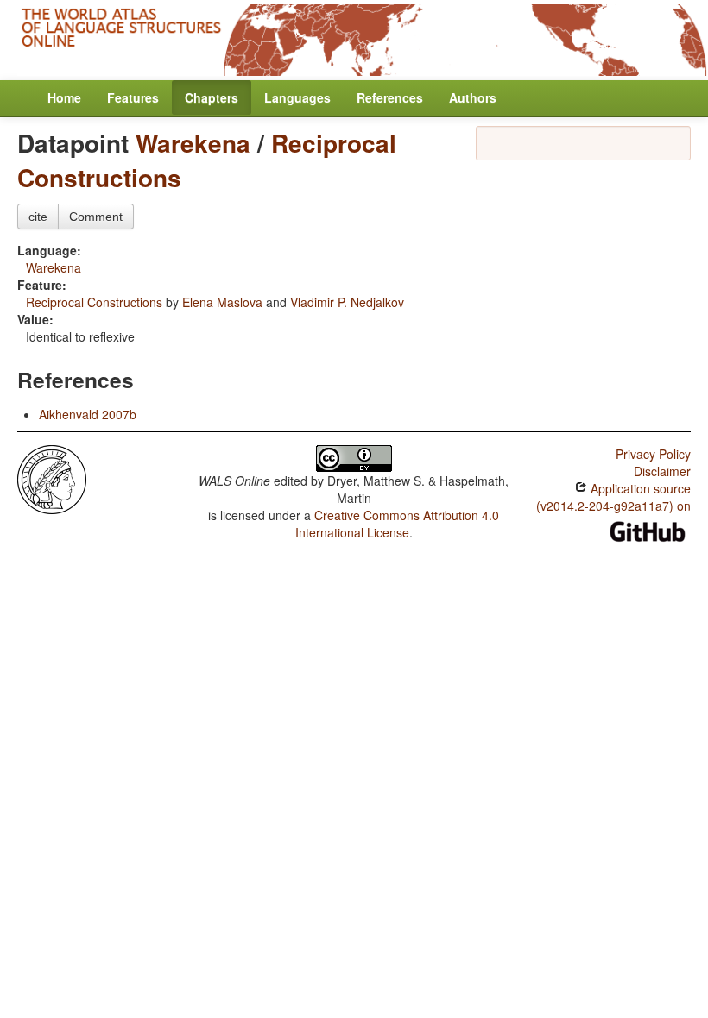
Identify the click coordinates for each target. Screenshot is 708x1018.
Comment (96, 216)
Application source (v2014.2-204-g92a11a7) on (613, 497)
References (390, 97)
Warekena (193, 142)
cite (37, 216)
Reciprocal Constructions (94, 302)
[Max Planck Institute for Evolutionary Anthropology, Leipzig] (51, 478)
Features (133, 97)
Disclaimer (662, 471)
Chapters (211, 97)
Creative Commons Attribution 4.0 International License (397, 523)
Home (64, 97)
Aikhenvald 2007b (87, 414)
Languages (297, 97)
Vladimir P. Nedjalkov (347, 302)
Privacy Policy (653, 453)
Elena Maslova (222, 302)
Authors (472, 97)
